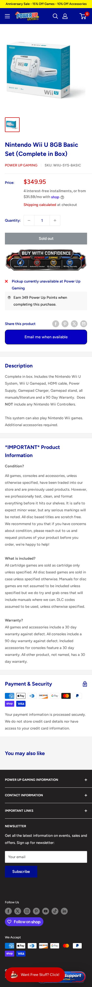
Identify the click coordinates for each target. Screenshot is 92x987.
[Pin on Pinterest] (65, 323)
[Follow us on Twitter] (17, 911)
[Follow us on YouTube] (45, 911)
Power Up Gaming (21, 165)
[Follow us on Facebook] (8, 911)
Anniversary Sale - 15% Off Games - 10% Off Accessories (46, 4)
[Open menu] (7, 16)
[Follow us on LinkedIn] (64, 911)
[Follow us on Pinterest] (36, 911)
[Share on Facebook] (55, 323)
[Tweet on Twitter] (74, 323)
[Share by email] (83, 323)
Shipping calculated (40, 205)
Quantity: (13, 220)
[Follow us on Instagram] (27, 911)
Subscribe (21, 871)
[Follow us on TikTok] (55, 911)
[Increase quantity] (55, 220)
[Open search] (55, 16)
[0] (83, 16)
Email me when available (46, 337)
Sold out (46, 238)
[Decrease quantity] (29, 220)
